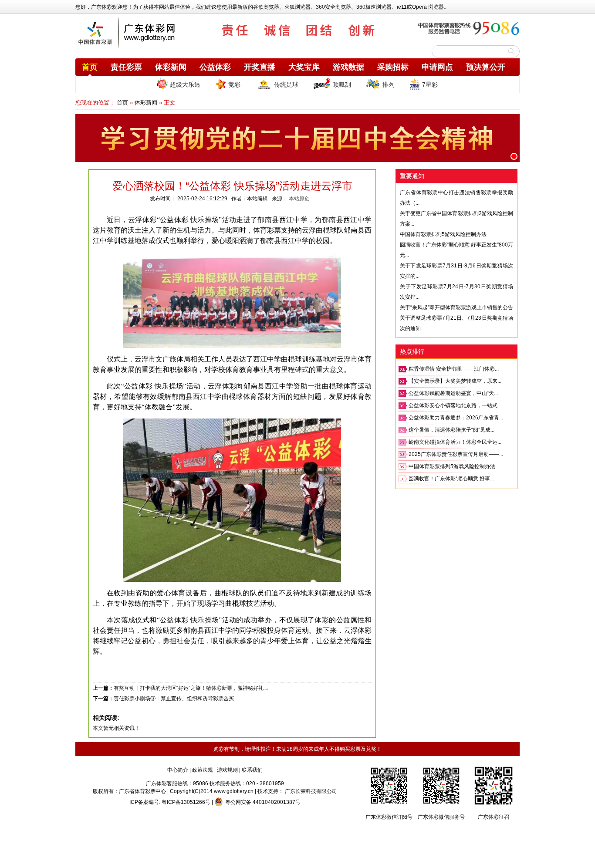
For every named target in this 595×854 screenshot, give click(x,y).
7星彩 (430, 84)
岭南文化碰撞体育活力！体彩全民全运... (455, 442)
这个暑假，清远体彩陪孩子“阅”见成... (451, 430)
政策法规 (202, 770)
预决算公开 (485, 67)
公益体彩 (215, 67)
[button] (513, 156)
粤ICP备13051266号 (186, 802)
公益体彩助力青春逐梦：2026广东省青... (456, 418)
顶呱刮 (342, 84)
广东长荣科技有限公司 (311, 791)
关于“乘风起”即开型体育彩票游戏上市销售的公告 (456, 307)
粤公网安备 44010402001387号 (263, 802)
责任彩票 (126, 67)
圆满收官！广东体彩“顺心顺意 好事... (451, 479)
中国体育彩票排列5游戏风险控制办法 (443, 234)
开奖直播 (259, 67)
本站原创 (299, 199)
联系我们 (252, 770)
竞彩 (234, 84)
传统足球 (286, 84)
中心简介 (177, 770)
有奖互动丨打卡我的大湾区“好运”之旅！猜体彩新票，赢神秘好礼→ (191, 688)
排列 (388, 84)
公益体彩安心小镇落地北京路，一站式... (455, 405)
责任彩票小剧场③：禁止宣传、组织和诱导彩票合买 (174, 698)
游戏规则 (227, 770)
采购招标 (393, 67)
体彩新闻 (170, 67)
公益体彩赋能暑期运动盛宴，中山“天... (453, 393)
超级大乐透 (185, 84)
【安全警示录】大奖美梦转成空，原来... (455, 381)
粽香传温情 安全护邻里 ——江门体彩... (454, 369)
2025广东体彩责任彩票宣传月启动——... (456, 454)
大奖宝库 (304, 67)
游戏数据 (348, 67)
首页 (90, 67)
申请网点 (437, 67)
